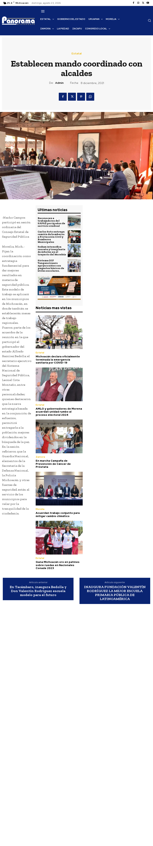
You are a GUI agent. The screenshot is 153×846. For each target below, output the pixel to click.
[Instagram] (138, 3)
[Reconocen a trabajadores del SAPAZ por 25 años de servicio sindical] (74, 221)
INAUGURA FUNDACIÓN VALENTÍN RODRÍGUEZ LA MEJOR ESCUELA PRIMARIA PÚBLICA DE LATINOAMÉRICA (115, 593)
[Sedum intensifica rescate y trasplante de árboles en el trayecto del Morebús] (74, 250)
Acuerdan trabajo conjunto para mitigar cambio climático (58, 514)
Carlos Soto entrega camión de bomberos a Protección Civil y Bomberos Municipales (51, 236)
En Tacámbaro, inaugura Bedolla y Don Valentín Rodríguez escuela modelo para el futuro (38, 591)
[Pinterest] (81, 97)
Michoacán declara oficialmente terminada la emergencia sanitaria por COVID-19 (58, 359)
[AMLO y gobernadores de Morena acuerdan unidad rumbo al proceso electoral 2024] (59, 384)
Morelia (40, 509)
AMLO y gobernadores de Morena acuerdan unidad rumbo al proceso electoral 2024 (59, 412)
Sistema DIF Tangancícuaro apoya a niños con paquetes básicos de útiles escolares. (51, 265)
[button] (149, 20)
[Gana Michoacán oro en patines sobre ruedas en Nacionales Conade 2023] (59, 538)
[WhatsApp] (90, 97)
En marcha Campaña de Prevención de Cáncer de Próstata (53, 464)
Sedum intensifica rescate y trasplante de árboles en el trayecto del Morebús (52, 250)
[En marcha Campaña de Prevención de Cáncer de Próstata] (59, 436)
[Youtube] (147, 3)
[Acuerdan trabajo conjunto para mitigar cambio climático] (59, 488)
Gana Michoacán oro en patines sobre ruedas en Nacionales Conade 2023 (57, 565)
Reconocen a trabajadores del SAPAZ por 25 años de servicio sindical (51, 222)
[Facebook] (133, 3)
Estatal (76, 53)
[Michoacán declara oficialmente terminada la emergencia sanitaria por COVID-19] (59, 332)
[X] (143, 3)
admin (59, 83)
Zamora (40, 457)
